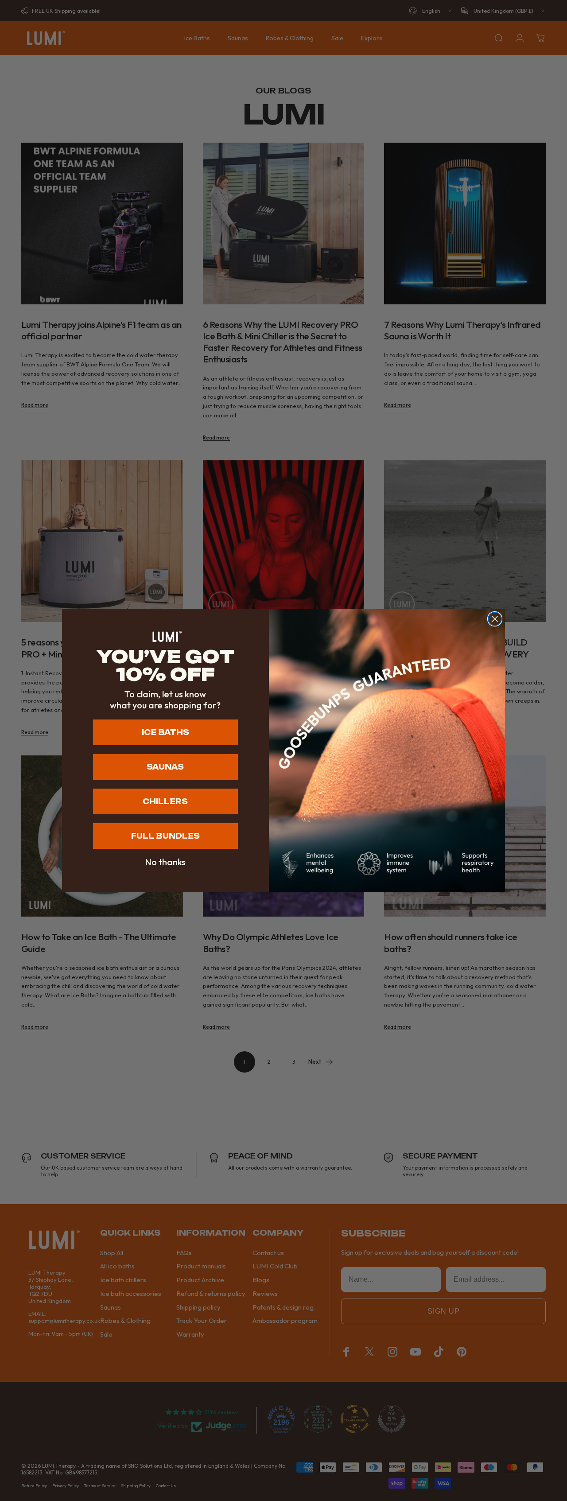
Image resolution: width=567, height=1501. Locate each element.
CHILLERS (165, 801)
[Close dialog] (494, 619)
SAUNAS (165, 766)
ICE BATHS (165, 732)
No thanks (165, 862)
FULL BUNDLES (165, 836)
